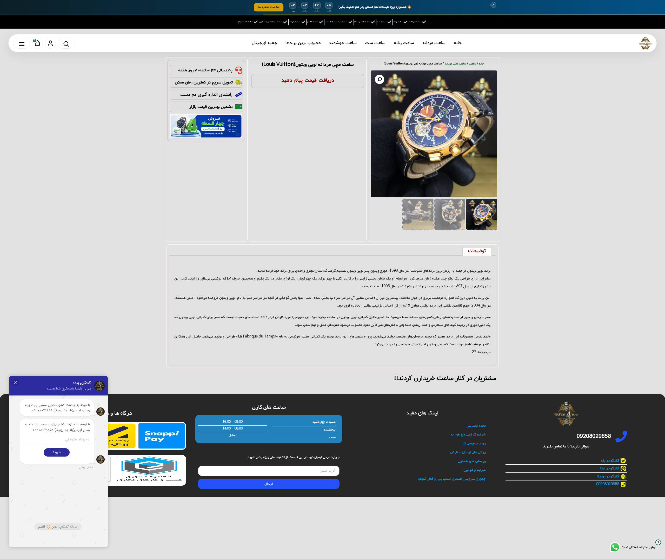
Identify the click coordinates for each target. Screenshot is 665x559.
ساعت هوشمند (343, 43)
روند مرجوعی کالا (474, 444)
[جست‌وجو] (66, 43)
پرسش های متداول (472, 461)
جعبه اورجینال (264, 43)
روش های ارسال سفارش (468, 452)
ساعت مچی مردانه (455, 63)
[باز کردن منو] (21, 43)
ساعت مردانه (433, 43)
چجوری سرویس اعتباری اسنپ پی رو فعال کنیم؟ (452, 479)
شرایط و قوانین (475, 470)
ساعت (472, 63)
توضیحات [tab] (477, 251)
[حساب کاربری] (50, 43)
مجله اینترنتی (476, 426)
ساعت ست (375, 43)
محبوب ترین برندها (303, 43)
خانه (458, 43)
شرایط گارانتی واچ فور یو (468, 435)
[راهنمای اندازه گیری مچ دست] (238, 94)
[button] (379, 79)
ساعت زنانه (404, 43)
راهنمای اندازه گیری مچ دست (206, 95)
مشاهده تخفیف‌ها (268, 7)
